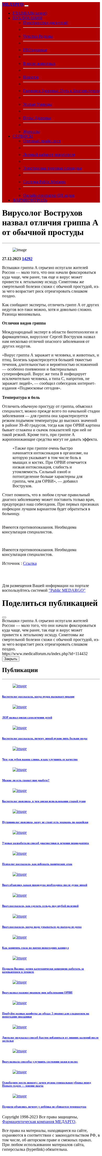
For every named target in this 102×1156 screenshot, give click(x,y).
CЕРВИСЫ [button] (23, 136)
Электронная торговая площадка (52, 168)
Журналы (31, 131)
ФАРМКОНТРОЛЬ (30, 200)
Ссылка (30, 563)
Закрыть (10, 659)
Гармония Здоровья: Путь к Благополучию (61, 90)
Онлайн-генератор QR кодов (49, 195)
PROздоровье (35, 50)
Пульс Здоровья (37, 118)
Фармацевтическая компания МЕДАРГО (38, 1121)
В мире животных (39, 63)
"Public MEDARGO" (67, 590)
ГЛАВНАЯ (30, 13)
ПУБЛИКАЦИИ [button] (27, 18)
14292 (27, 258)
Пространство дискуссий (45, 22)
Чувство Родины (38, 36)
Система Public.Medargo (44, 182)
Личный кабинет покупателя (49, 154)
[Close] (4, 617)
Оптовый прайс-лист (42, 141)
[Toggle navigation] (26, 6)
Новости (30, 77)
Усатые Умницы (37, 104)
